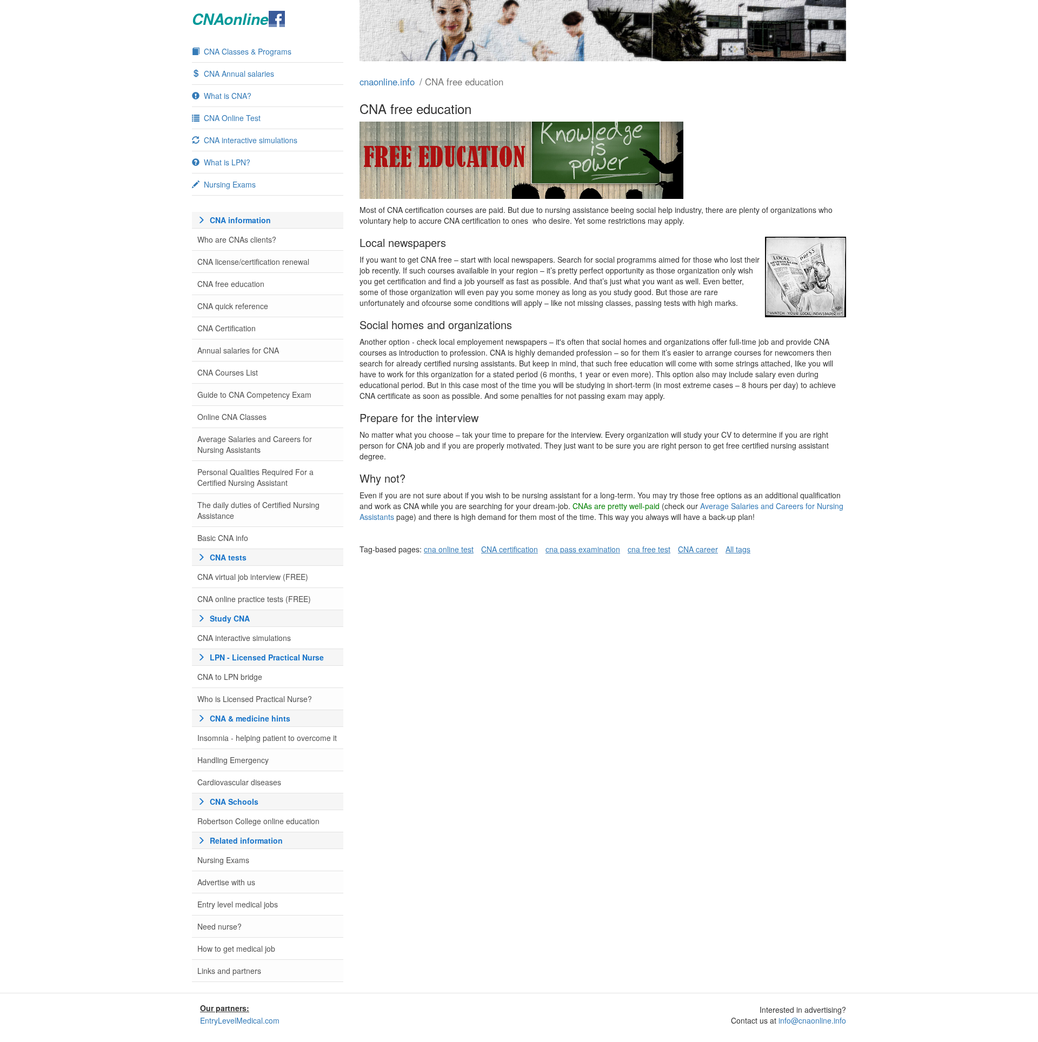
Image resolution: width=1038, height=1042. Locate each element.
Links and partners (229, 970)
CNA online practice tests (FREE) (254, 598)
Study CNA (230, 618)
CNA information (240, 220)
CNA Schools (234, 801)
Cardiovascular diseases (239, 782)
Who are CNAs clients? (236, 239)
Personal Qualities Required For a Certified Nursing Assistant (255, 477)
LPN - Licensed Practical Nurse (267, 657)
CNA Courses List (227, 372)
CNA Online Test (232, 117)
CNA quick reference (232, 305)
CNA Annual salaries (239, 73)
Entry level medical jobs (237, 904)
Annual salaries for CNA (238, 350)
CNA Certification (226, 328)
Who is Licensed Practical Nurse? (254, 698)
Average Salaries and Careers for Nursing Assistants (254, 444)
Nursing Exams (230, 184)
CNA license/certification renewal (253, 261)
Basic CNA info (222, 537)
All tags (738, 549)
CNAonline (230, 19)
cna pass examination (582, 549)
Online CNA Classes (232, 416)
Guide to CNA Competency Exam (254, 394)
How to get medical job (236, 948)
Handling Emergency (233, 759)
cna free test (649, 549)
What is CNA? (227, 95)
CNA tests (228, 557)
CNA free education (230, 283)
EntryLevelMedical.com (240, 1020)
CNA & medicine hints (250, 718)
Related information (246, 840)
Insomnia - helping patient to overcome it (267, 737)
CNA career (698, 549)
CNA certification (509, 549)
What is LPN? (227, 162)
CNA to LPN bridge (229, 676)
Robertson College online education (258, 821)
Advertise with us (226, 882)
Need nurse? (219, 926)
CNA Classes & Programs (247, 51)
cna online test (449, 549)
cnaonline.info (387, 81)
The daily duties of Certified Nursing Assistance (258, 510)
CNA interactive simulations (250, 140)
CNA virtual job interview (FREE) (252, 576)
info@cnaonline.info (812, 1020)
